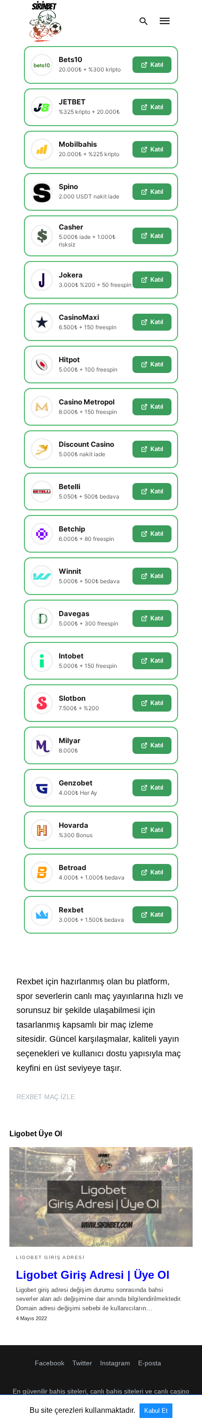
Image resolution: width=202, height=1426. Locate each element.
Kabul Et (156, 1410)
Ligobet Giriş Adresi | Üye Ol (93, 1274)
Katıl (156, 64)
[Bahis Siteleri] (45, 21)
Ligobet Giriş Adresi (50, 1257)
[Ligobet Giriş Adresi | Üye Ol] (101, 1197)
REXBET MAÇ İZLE (45, 1097)
